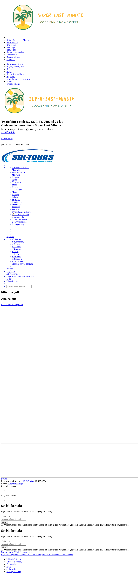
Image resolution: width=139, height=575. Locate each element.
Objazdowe (12, 55)
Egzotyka (11, 76)
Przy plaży (11, 50)
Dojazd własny (13, 57)
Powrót (4, 479)
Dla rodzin (11, 45)
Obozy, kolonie (13, 84)
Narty (9, 81)
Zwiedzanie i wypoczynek (18, 79)
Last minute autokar (15, 52)
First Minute (12, 42)
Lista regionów (16, 304)
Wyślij (4, 522)
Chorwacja (11, 59)
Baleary (10, 69)
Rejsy (9, 71)
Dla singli (11, 47)
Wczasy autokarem (15, 64)
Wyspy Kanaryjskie (15, 67)
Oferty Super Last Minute (18, 40)
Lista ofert (5, 304)
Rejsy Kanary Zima (15, 74)
